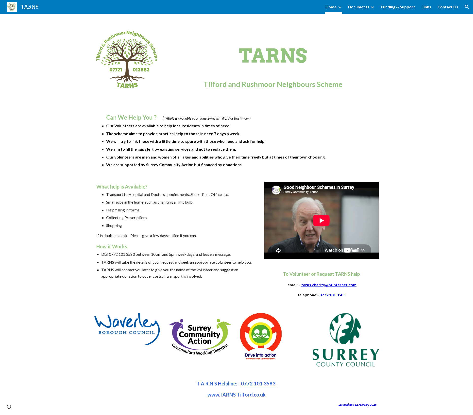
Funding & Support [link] (398, 6)
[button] (467, 7)
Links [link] (426, 6)
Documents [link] (358, 6)
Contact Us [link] (448, 6)
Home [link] (331, 6)
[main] (273, 59)
